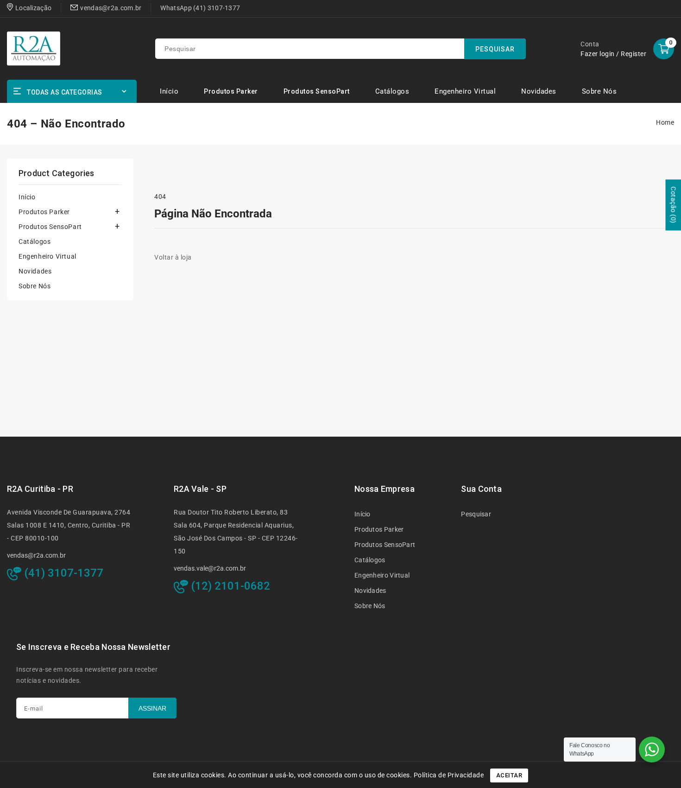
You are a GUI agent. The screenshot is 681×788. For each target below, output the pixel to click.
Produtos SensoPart (317, 91)
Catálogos (34, 241)
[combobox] (340, 48)
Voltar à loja (173, 257)
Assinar (152, 708)
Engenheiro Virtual (47, 256)
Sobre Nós (34, 286)
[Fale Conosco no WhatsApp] (652, 750)
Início (27, 197)
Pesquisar (476, 514)
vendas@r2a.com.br (36, 555)
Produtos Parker (231, 91)
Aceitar (509, 775)
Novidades (35, 271)
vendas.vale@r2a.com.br (210, 568)
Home (665, 122)
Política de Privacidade (449, 775)
